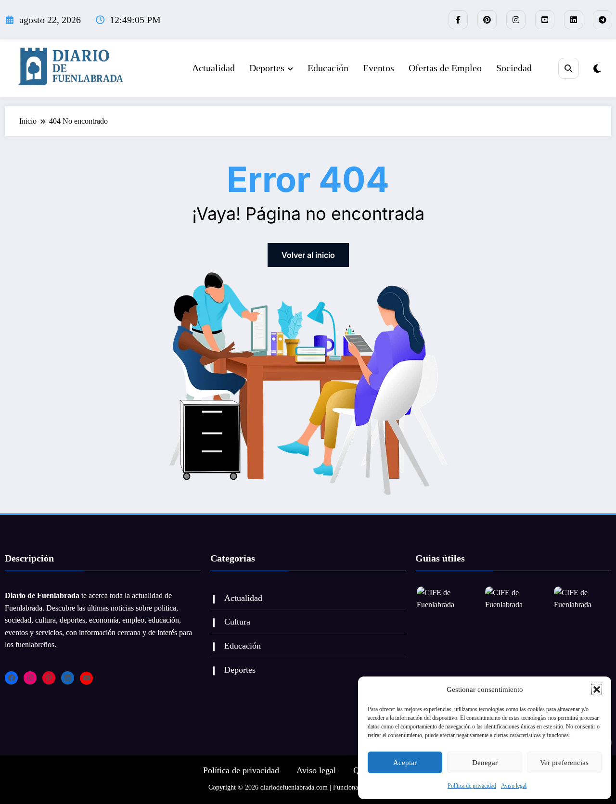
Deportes (266, 68)
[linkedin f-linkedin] (573, 19)
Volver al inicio (308, 255)
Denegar (485, 762)
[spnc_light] (597, 69)
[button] (597, 689)
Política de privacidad (472, 785)
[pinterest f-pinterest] (487, 19)
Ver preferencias (564, 762)
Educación (328, 68)
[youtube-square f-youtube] (544, 19)
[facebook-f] (458, 19)
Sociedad (514, 68)
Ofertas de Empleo (445, 68)
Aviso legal (513, 785)
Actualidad (213, 68)
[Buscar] (568, 68)
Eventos (378, 68)
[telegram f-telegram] (602, 19)
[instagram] (516, 19)
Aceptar (405, 762)
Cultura (237, 621)
